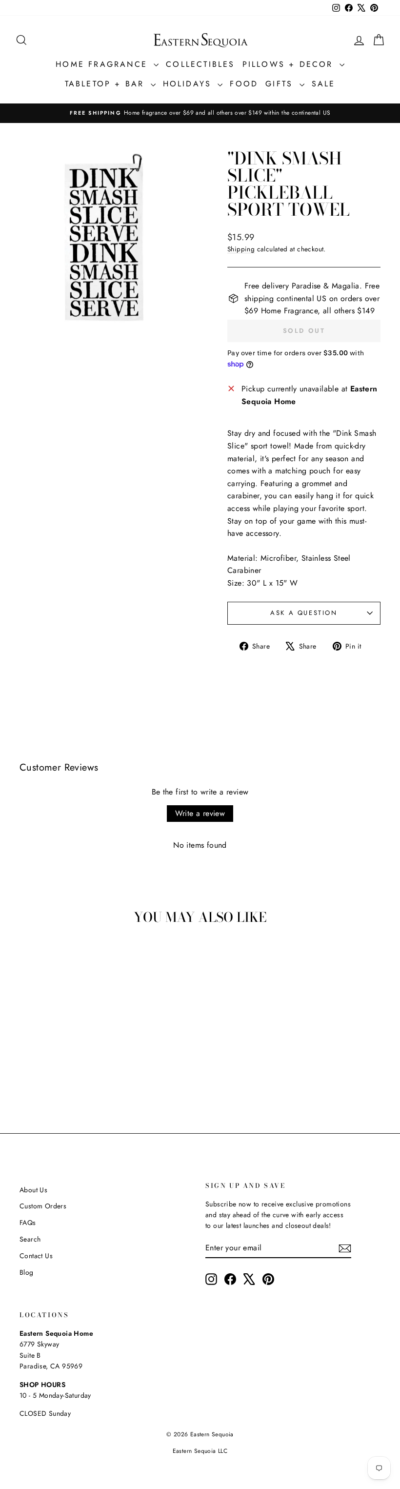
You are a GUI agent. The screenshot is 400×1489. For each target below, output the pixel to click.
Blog (27, 1272)
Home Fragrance (103, 64)
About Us (33, 1190)
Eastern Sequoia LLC (200, 1451)
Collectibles (200, 64)
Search (30, 1239)
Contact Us (36, 1256)
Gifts (281, 83)
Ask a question (303, 612)
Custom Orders (43, 1206)
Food (244, 83)
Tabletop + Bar (106, 83)
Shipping (241, 249)
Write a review (200, 813)
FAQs (28, 1222)
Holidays (189, 83)
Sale (324, 83)
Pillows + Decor (289, 64)
